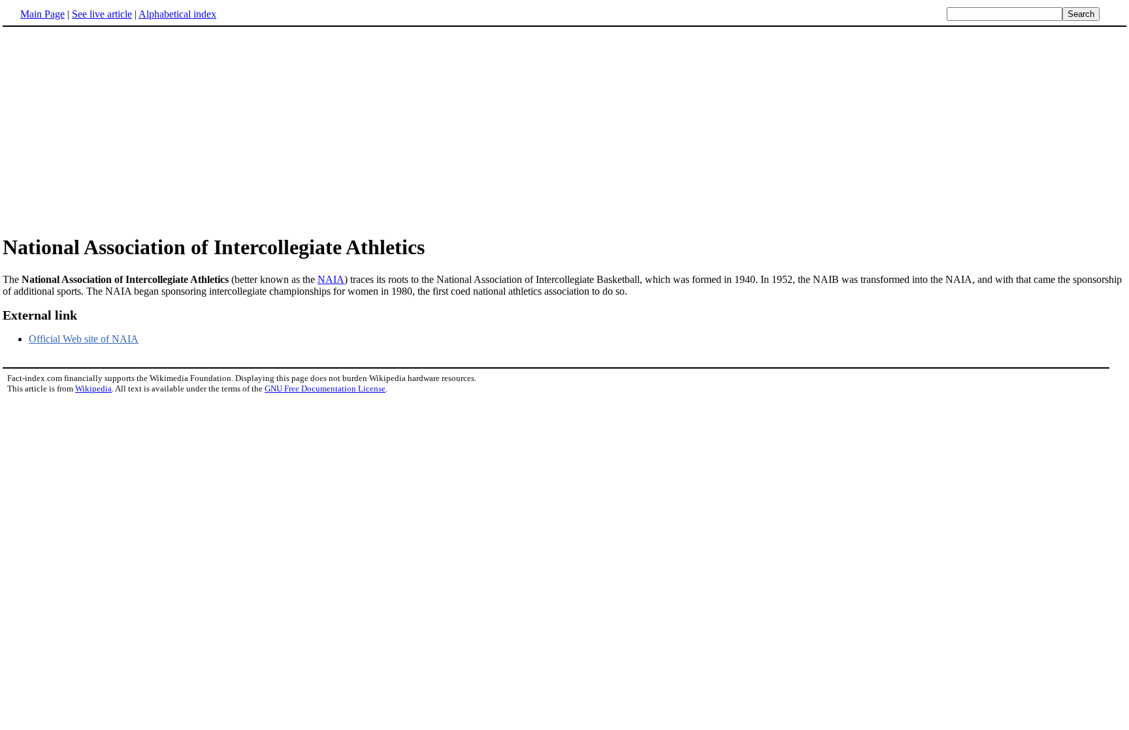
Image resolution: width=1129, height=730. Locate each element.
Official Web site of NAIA (84, 338)
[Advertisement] (564, 130)
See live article (102, 14)
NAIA (331, 279)
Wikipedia (93, 388)
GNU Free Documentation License (325, 388)
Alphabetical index (177, 14)
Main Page (42, 14)
